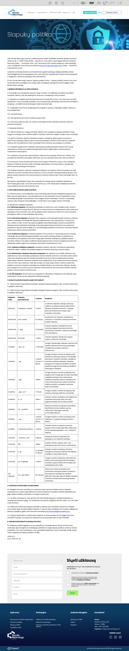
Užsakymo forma (112, 12)
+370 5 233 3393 (102, 627)
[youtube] (56, 3)
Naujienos (74, 625)
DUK (74, 12)
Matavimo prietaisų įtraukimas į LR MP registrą (48, 625)
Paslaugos (30, 12)
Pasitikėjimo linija (15, 627)
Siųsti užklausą (90, 12)
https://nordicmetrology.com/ (50, 66)
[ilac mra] (92, 3)
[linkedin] (50, 3)
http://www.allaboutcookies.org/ (57, 511)
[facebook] (62, 3)
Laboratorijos (42, 12)
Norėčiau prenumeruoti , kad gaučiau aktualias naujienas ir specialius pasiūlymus (85, 585)
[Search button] (121, 3)
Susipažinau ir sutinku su (84, 573)
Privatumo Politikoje (83, 580)
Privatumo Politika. (92, 573)
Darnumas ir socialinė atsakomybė (21, 619)
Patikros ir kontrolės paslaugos (46, 619)
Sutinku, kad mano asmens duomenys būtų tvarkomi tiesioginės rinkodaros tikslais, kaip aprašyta (84, 579)
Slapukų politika (15, 625)
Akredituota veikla (55, 12)
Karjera (73, 622)
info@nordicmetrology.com (107, 629)
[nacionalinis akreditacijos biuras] (109, 3)
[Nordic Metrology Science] (15, 12)
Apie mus (66, 12)
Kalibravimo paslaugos (43, 622)
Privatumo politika (16, 622)
